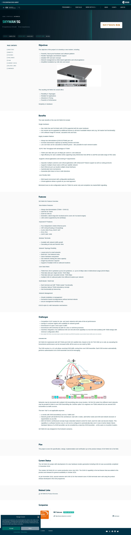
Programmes (66, 7)
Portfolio (78, 7)
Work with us (90, 7)
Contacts (51, 530)
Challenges (11, 57)
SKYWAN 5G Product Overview (49, 493)
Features (10, 55)
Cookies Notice (17, 532)
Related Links (12, 65)
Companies (11, 68)
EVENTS (114, 7)
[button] (38, 517)
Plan (9, 60)
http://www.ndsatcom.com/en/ (63, 516)
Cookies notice (41, 530)
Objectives (11, 49)
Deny (30, 528)
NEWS (106, 7)
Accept (11, 528)
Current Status (12, 63)
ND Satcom (58, 512)
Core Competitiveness (24, 27)
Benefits (10, 52)
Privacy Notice (24, 532)
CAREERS (122, 7)
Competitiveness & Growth (10, 27)
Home (3, 16)
